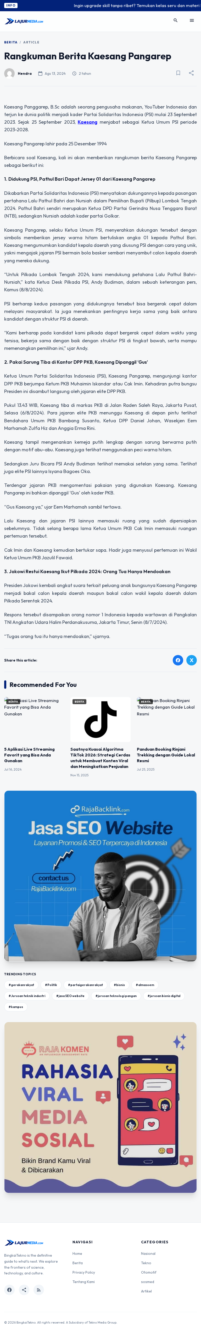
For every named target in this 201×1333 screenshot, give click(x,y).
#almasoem (145, 985)
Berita (11, 42)
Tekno (146, 1263)
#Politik (51, 985)
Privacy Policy (83, 1272)
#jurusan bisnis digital (164, 996)
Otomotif (149, 1272)
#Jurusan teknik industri (27, 996)
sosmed (147, 1281)
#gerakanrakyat (21, 985)
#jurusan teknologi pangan (116, 996)
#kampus (16, 1007)
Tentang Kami (83, 1281)
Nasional (148, 1253)
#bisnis (119, 985)
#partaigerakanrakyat (85, 985)
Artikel (146, 1291)
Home (77, 1253)
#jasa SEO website (70, 996)
